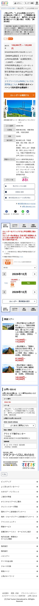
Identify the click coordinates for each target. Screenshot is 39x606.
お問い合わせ (32, 596)
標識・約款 (15, 593)
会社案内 (5, 593)
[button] (6, 108)
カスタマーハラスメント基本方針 (13, 596)
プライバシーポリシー (29, 593)
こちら (21, 256)
